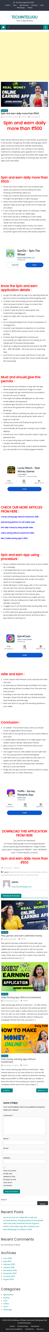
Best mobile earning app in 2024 (14, 538)
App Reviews (24, 5)
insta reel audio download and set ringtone (21, 1223)
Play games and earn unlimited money (21, 935)
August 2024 (8, 1279)
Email (6, 1148)
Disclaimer (35, 1326)
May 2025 (7, 1261)
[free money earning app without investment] (24, 1038)
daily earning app (33, 872)
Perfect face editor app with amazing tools (21, 1226)
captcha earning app (18, 872)
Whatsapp (21, 8)
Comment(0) (35, 117)
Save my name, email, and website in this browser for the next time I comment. (9, 1178)
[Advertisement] (24, 56)
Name (6, 1138)
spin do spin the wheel (29, 875)
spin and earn (15, 875)
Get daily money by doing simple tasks (17, 527)
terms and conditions (14, 1329)
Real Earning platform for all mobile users (18, 522)
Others (30, 8)
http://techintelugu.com (22, 887)
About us (40, 1329)
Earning (34, 5)
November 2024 (10, 1273)
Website (6, 1158)
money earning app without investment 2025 (20, 517)
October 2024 (9, 1276)
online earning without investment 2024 (17, 533)
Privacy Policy (23, 1326)
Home (8, 5)
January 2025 (8, 1267)
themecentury (25, 1323)
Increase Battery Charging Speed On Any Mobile (23, 1220)
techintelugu (24, 17)
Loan (42, 5)
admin (23, 117)
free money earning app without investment (18, 1060)
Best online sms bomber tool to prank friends (43, 1090)
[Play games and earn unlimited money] (24, 915)
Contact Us (29, 1329)
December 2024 (10, 1270)
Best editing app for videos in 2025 (17, 1229)
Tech (15, 5)
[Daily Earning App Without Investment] (24, 976)
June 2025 (7, 1258)
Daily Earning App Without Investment (21, 997)
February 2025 (9, 1264)
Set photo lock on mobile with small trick (20, 1217)
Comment (8, 1115)
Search (4, 1199)
